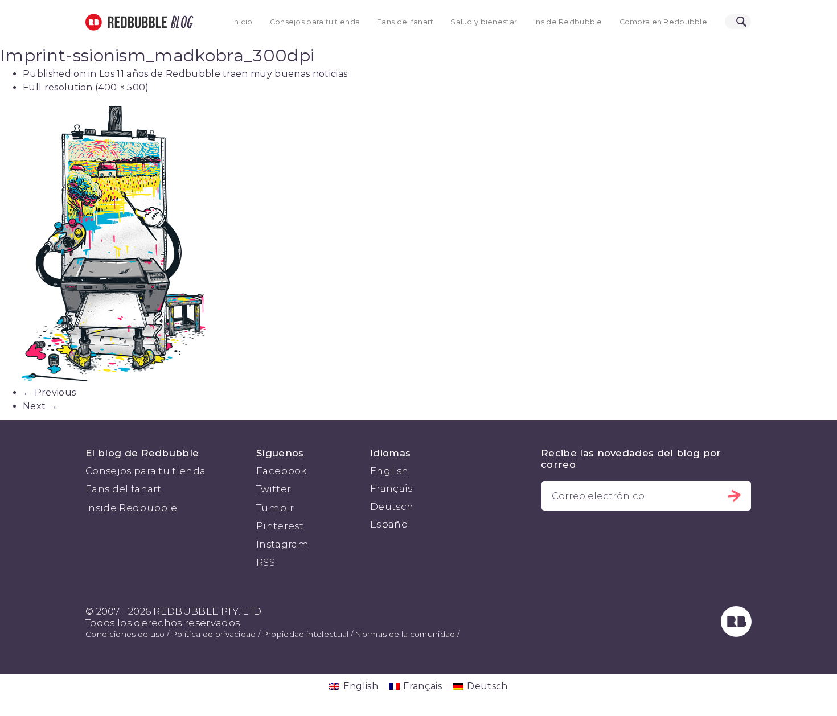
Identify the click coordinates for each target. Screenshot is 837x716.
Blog (179, 22)
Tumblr (275, 507)
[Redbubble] (736, 633)
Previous (49, 392)
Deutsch (391, 506)
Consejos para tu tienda (315, 22)
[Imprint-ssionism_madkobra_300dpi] (418, 243)
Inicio (242, 22)
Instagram (282, 544)
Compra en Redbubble (663, 22)
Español (390, 524)
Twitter (273, 489)
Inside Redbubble (568, 22)
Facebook (281, 470)
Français (391, 488)
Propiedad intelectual (305, 634)
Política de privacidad (213, 634)
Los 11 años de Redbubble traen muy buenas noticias (223, 73)
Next (40, 406)
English (389, 470)
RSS (265, 562)
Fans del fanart (405, 22)
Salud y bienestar (483, 22)
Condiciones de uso (125, 634)
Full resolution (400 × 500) (86, 87)
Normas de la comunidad (405, 634)
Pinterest (279, 526)
